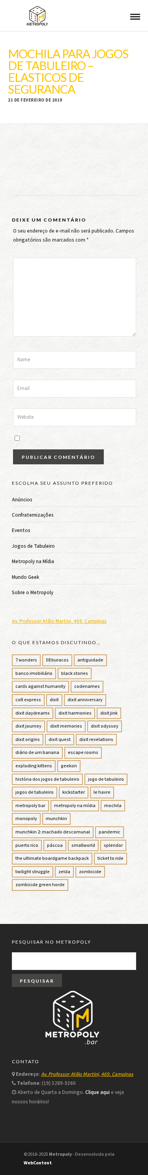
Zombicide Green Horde (40, 885)
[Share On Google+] (46, 1158)
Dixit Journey (28, 726)
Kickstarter (73, 792)
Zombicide (90, 872)
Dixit (54, 700)
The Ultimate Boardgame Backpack (52, 858)
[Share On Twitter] (24, 1158)
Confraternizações (33, 515)
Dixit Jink (109, 713)
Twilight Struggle (32, 872)
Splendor (113, 845)
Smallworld (83, 845)
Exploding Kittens (33, 766)
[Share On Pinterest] (34, 1158)
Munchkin (56, 819)
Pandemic (109, 832)
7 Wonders (26, 660)
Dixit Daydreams (32, 713)
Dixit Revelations (96, 740)
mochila (113, 806)
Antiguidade (90, 660)
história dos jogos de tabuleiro (47, 779)
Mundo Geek (25, 577)
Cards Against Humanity (40, 686)
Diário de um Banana (37, 753)
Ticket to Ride (110, 858)
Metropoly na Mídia (33, 561)
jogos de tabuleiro (34, 792)
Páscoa (55, 845)
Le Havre (102, 792)
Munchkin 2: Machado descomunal (52, 832)
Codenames (87, 686)
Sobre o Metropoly (32, 592)
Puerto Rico (26, 845)
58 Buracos (57, 660)
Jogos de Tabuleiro (33, 546)
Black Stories (74, 673)
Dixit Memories (66, 726)
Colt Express (28, 700)
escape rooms (83, 753)
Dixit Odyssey (104, 726)
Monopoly (26, 819)
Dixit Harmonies (75, 713)
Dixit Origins (27, 740)
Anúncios (22, 500)
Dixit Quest (60, 740)
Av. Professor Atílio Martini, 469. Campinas (59, 621)
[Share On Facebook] (14, 1158)
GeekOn (69, 766)
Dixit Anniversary (85, 700)
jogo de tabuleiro (106, 779)
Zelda (64, 872)
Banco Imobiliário (33, 673)
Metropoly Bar (30, 806)
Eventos (21, 530)
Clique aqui (97, 1092)
